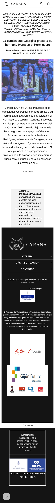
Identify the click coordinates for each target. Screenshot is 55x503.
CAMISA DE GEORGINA (15, 13)
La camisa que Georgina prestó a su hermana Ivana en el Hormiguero (27, 42)
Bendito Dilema (27, 283)
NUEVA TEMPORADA (15, 29)
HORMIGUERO (33, 22)
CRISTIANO (33, 16)
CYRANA (46, 16)
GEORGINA (10, 19)
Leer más (27, 171)
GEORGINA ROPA (13, 22)
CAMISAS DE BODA (40, 13)
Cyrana (18, 4)
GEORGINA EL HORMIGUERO (34, 19)
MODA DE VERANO (31, 26)
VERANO (27, 35)
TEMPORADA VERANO (38, 32)
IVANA (46, 22)
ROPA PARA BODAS (39, 29)
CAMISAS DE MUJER (14, 16)
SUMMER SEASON (14, 32)
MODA (15, 26)
